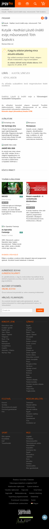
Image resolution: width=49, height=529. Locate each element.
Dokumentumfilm (31, 441)
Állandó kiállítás (31, 405)
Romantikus (30, 454)
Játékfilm (29, 457)
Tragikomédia (30, 391)
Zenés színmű (31, 343)
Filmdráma (29, 439)
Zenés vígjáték (31, 352)
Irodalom (29, 371)
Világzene (5, 337)
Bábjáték (29, 348)
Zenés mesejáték (32, 359)
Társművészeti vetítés (33, 443)
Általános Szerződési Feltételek (23, 480)
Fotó (27, 421)
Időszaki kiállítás (31, 409)
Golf (3, 441)
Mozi (28, 433)
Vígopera (29, 386)
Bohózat (29, 373)
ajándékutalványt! (11, 273)
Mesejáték (29, 337)
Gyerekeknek (30, 418)
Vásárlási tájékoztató (12, 490)
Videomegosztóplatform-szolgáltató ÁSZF (23, 483)
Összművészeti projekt (9, 407)
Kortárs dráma (31, 355)
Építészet (29, 416)
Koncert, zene (8, 322)
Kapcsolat (25, 490)
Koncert (4, 402)
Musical (28, 330)
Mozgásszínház (31, 364)
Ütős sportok (6, 436)
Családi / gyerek (7, 328)
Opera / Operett (7, 334)
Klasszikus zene (7, 325)
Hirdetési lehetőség (35, 493)
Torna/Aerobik (6, 443)
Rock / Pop (5, 339)
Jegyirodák (8, 493)
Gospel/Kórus (6, 346)
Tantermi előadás (31, 380)
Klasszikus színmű (32, 357)
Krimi (28, 375)
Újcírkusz (29, 366)
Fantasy (29, 463)
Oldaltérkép (34, 497)
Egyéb (28, 325)
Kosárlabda (5, 439)
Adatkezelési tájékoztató (16, 486)
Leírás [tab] (5, 73)
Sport (4, 433)
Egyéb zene (6, 330)
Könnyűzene (6, 343)
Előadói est (30, 350)
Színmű (28, 346)
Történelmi (29, 402)
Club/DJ (4, 348)
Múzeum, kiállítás (34, 399)
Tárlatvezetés (30, 407)
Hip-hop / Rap (6, 352)
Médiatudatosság (20, 493)
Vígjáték (29, 328)
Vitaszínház (30, 389)
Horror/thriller (30, 445)
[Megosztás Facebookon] (46, 18)
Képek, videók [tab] (10, 78)
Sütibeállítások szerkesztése (18, 503)
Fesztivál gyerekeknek (9, 409)
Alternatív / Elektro (8, 350)
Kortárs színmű (31, 341)
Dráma (28, 339)
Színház (30, 322)
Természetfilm (31, 466)
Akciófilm (29, 461)
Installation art (31, 423)
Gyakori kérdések (33, 486)
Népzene (5, 341)
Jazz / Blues (6, 332)
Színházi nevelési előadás (35, 384)
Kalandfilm (29, 448)
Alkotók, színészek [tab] (21, 73)
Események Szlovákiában (19, 500)
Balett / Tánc (30, 332)
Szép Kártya (38, 490)
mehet (40, 310)
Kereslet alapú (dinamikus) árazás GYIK (17, 111)
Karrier (33, 500)
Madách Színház (7, 235)
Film (3, 411)
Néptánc (29, 377)
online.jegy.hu (8, 289)
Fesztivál (6, 399)
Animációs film (31, 450)
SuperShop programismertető (18, 497)
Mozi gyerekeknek (32, 468)
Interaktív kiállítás (32, 414)
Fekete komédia (31, 382)
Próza (28, 361)
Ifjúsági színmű (31, 368)
